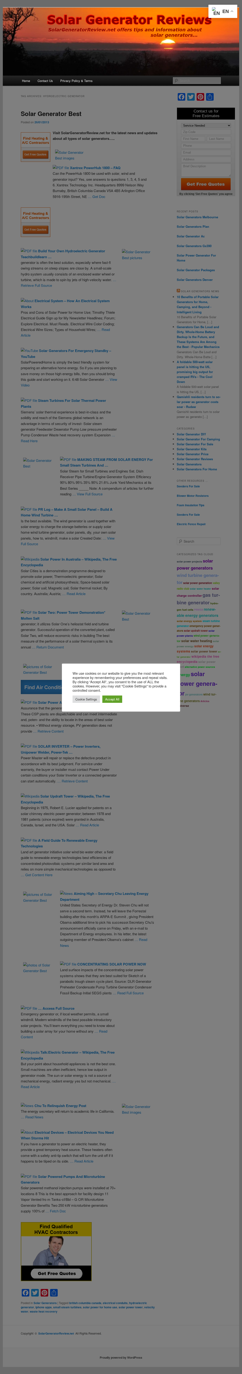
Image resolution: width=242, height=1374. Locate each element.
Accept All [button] (112, 699)
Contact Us (45, 80)
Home (26, 80)
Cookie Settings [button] (86, 699)
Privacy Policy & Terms (76, 80)
